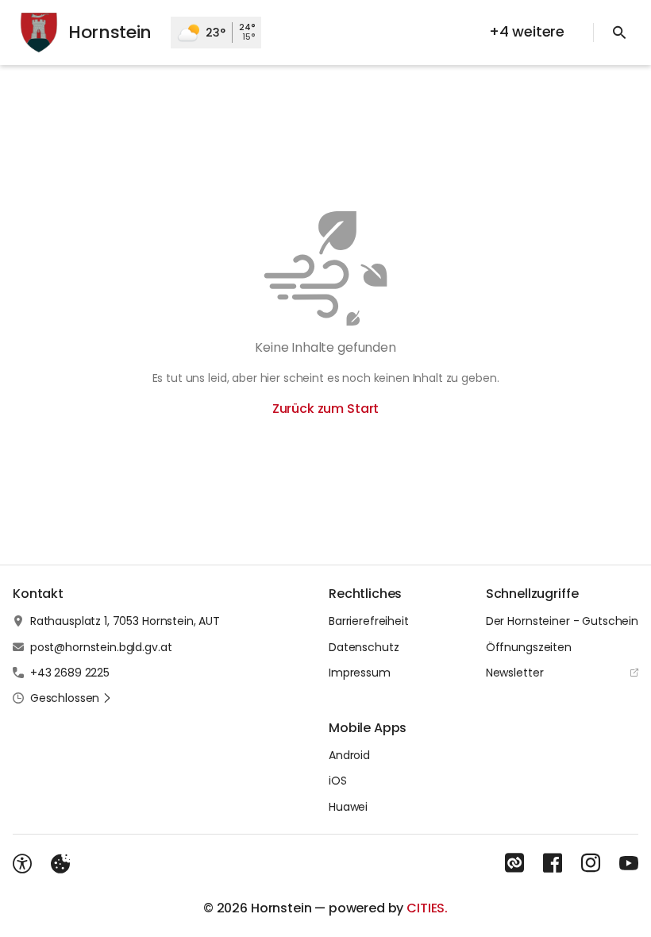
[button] (71, 698)
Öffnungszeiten (529, 647)
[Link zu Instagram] (590, 863)
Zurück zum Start (325, 408)
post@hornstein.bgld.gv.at (101, 647)
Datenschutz (364, 647)
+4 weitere (526, 31)
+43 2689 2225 (70, 673)
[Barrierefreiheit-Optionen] (22, 863)
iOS (338, 781)
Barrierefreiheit (369, 621)
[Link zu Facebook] (552, 863)
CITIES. (427, 908)
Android (349, 755)
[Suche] (619, 32)
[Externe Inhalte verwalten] (60, 863)
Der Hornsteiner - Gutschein (562, 621)
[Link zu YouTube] (628, 863)
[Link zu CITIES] (514, 863)
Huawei (348, 807)
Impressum (360, 673)
